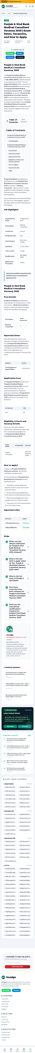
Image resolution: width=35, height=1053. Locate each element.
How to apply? (14, 165)
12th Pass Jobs (6, 1035)
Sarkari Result (5, 1001)
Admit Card (5, 1004)
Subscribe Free (17, 966)
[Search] (26, 6)
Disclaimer (4, 1024)
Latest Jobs (5, 999)
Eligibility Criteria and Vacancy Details (16, 160)
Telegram (19, 53)
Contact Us (5, 1019)
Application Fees (14, 157)
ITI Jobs (4, 1040)
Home (3, 13)
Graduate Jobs (6, 1037)
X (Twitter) (20, 57)
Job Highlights (13, 141)
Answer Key (5, 1006)
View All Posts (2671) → (13, 642)
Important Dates (14, 153)
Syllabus (4, 1009)
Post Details (13, 150)
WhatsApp (10, 53)
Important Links (14, 168)
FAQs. (11, 171)
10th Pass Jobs (6, 1032)
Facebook (10, 57)
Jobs (9, 13)
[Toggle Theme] (30, 6)
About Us (4, 1017)
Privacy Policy (5, 1022)
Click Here (25, 523)
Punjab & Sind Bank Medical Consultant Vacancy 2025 (16, 136)
